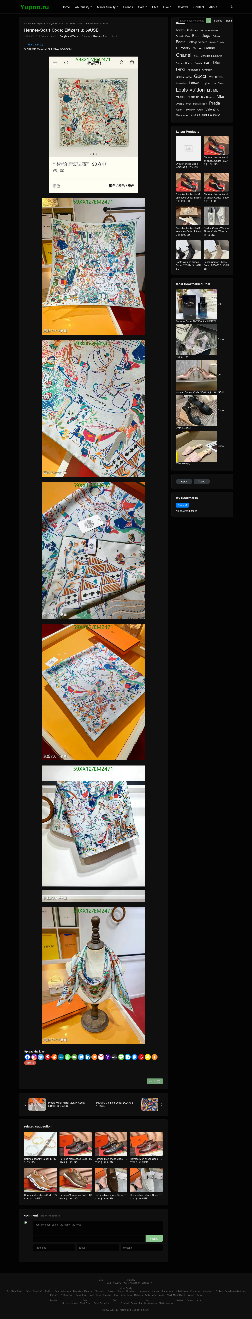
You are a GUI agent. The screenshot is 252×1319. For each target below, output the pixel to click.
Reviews (182, 7)
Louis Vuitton (190, 89)
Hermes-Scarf (92, 23)
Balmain (216, 36)
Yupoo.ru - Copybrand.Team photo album (56, 23)
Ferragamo (194, 69)
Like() (154, 1081)
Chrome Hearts (184, 63)
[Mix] (94, 1057)
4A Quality (82, 7)
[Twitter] (41, 1057)
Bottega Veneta (197, 42)
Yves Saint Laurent (205, 115)
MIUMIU (180, 97)
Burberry (183, 47)
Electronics (100, 1290)
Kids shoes (195, 1290)
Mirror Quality (106, 7)
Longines (206, 83)
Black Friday (86, 1303)
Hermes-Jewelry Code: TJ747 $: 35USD (40, 1160)
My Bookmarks (166, 1303)
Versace (182, 115)
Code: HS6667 (200, 348)
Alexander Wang (183, 36)
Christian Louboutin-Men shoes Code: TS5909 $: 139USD (188, 198)
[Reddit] (54, 1057)
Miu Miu (213, 90)
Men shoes (208, 1290)
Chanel (183, 54)
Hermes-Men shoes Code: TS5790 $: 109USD (146, 1196)
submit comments (154, 1239)
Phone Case (80, 1294)
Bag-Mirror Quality (15, 1290)
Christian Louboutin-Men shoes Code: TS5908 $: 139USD (216, 198)
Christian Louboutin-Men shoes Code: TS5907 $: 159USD (188, 231)
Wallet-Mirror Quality (154, 1294)
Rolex (179, 109)
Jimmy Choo (181, 83)
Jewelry (155, 1290)
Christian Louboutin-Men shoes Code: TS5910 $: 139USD (216, 161)
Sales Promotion (101, 1303)
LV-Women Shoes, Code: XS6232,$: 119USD (200, 383)
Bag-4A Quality (114, 1282)
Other (188, 103)
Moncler (193, 96)
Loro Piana (218, 83)
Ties (116, 1294)
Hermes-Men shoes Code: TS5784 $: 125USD (75, 1160)
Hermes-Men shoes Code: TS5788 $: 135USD (75, 1196)
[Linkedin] (88, 1057)
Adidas (180, 30)
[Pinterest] (48, 1057)
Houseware (144, 1290)
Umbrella (138, 1294)
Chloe (196, 56)
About (213, 7)
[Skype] (128, 1057)
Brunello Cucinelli (216, 42)
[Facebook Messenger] (134, 1057)
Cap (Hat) (37, 1290)
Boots (180, 41)
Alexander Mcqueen (209, 30)
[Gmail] (101, 1057)
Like (166, 7)
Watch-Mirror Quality (176, 1294)
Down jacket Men (63, 1290)
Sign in (229, 20)
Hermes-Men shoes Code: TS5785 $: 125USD (111, 1160)
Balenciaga (201, 35)
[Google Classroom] (141, 1057)
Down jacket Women (82, 1290)
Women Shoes (195, 1294)
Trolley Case (126, 1294)
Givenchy (207, 69)
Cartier (197, 48)
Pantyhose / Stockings (235, 1290)
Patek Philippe (200, 103)
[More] (155, 1057)
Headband (131, 1290)
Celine (209, 47)
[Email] (74, 1057)
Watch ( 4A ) (147, 1282)
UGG (200, 109)
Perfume (54, 1294)
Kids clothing (182, 1290)
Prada (214, 103)
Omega (180, 103)
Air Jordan (192, 30)
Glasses (111, 1290)
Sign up (218, 20)
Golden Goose (184, 77)
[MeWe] (61, 1057)
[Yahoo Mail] (108, 1057)
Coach (198, 63)
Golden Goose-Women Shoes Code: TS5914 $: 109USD (216, 231)
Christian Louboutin (211, 55)
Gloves (120, 1290)
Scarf (80, 23)
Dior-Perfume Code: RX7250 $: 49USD (199, 312)
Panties (219, 1290)
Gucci (200, 76)
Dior (217, 62)
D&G (207, 63)
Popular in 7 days (129, 1303)
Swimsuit (107, 1294)
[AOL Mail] (114, 1057)
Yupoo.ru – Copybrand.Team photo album (129, 1309)
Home (66, 7)
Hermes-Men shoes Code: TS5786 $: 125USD (146, 1160)
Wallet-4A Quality (131, 1282)
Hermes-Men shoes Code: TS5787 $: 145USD (40, 1196)
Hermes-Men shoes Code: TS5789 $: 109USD (111, 1196)
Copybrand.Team (69, 36)
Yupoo (184, 481)
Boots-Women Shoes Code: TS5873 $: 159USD (216, 265)
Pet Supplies (66, 1294)
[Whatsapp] (68, 1057)
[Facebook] (28, 1057)
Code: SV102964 (200, 454)
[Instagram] (34, 1057)
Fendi (180, 69)
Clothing (48, 1290)
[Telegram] (81, 1057)
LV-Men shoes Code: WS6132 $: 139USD (187, 165)
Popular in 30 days (148, 1303)
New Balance (207, 97)
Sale (141, 7)
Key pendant (167, 1290)
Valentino (212, 109)
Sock (98, 1294)
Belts (28, 1290)
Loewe (194, 82)
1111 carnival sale (69, 1303)
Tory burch (189, 109)
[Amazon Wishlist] (148, 1057)
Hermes (30, 1062)
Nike (220, 96)
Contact (198, 7)
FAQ (155, 7)
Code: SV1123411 (200, 419)
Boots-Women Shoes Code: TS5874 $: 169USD (188, 265)
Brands (128, 7)
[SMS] (121, 1057)
